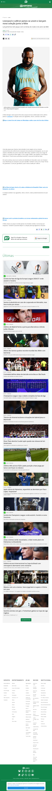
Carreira (42, 685)
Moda (13, 704)
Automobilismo (7, 683)
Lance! (5, 695)
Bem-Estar (14, 685)
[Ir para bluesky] (19, 771)
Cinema (13, 690)
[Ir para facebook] (22, 771)
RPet (13, 714)
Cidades (27, 692)
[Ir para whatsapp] (29, 774)
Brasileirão (6, 685)
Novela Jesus (35, 748)
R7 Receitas (14, 711)
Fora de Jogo (6, 690)
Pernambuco (28, 721)
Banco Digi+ (43, 683)
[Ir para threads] (32, 771)
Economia (28, 701)
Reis (34, 754)
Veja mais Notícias (26, 619)
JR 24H (28, 680)
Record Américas (44, 702)
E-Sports (5, 688)
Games (13, 702)
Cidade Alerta (36, 726)
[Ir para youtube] (32, 774)
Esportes (7, 680)
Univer (42, 721)
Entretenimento (18, 680)
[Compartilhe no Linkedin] (8, 34)
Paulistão (5, 700)
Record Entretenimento (45, 704)
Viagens (13, 716)
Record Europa (44, 707)
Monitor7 (28, 719)
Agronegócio (28, 683)
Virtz (13, 719)
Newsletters (43, 692)
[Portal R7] (26, 1)
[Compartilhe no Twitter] (3, 34)
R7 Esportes (5, 17)
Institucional (46, 680)
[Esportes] (26, 6)
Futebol (5, 692)
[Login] (50, 1)
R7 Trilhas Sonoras (45, 697)
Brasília (27, 688)
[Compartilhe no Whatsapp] (10, 34)
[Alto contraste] (4, 39)
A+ (6, 38)
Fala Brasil (35, 740)
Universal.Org (43, 726)
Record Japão (43, 709)
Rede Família (43, 716)
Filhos (13, 700)
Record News (43, 711)
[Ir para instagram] (26, 771)
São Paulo (28, 727)
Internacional (28, 714)
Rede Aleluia (43, 714)
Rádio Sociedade (44, 700)
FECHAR (26, 788)
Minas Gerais (28, 717)
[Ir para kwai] (29, 771)
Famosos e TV (15, 697)
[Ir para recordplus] (19, 774)
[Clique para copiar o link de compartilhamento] (15, 34)
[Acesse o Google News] (13, 34)
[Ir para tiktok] (22, 774)
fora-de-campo (46, 247)
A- (8, 38)
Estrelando (14, 695)
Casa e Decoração (16, 688)
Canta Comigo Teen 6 (36, 719)
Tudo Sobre (28, 736)
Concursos (28, 695)
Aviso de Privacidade (14, 785)
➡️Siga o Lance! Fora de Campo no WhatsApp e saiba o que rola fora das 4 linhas (25, 120)
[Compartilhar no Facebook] (6, 34)
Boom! (34, 711)
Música (13, 707)
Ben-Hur (35, 709)
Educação (28, 703)
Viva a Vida (14, 721)
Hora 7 (27, 708)
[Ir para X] (26, 774)
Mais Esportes (7, 697)
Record (35, 680)
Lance (9, 17)
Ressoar (42, 719)
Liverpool (10, 116)
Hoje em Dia (35, 742)
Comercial (43, 688)
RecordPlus (43, 695)
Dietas (13, 692)
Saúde (27, 730)
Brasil (27, 685)
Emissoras (43, 690)
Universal (43, 723)
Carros (27, 690)
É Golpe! (27, 706)
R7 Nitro (13, 709)
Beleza (13, 683)
